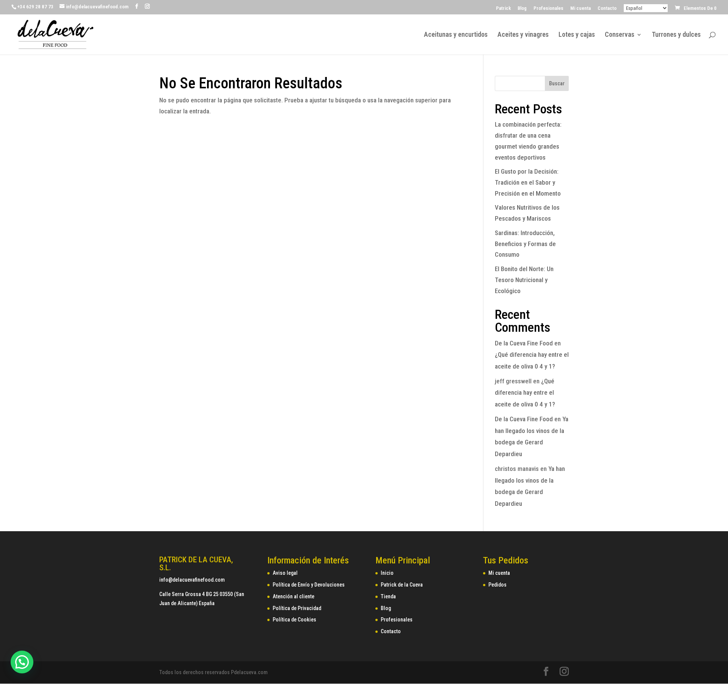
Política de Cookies (294, 620)
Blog (522, 8)
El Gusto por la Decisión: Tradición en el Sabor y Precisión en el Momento (528, 182)
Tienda (388, 596)
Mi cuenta (580, 8)
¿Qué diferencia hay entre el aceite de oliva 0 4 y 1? (525, 392)
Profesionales (548, 8)
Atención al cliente (293, 596)
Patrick (503, 8)
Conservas (619, 35)
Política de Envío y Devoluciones (309, 585)
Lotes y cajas (577, 35)
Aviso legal (285, 573)
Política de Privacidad (297, 608)
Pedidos (497, 585)
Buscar (557, 83)
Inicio (387, 573)
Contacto (607, 8)
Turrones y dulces (676, 35)
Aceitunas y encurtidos (456, 35)
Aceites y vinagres (523, 35)
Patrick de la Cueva (402, 585)
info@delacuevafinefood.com (192, 580)
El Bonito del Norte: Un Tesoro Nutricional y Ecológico (524, 280)
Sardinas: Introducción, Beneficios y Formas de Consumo (525, 244)
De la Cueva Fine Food (524, 343)
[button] (22, 662)
